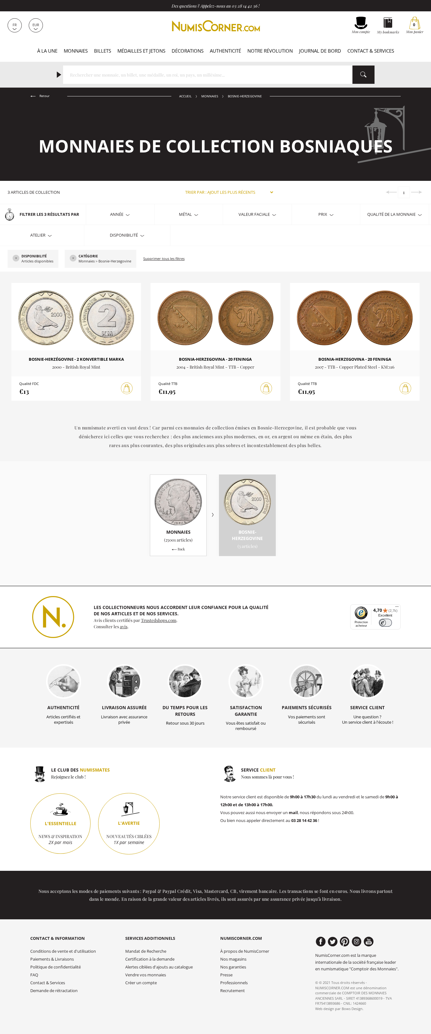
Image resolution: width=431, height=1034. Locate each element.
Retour (44, 96)
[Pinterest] (344, 942)
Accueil (185, 96)
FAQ (34, 975)
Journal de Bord (320, 51)
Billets (102, 51)
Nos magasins (233, 959)
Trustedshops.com (158, 620)
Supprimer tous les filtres (164, 258)
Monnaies (76, 51)
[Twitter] (332, 942)
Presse (226, 975)
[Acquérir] (127, 388)
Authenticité (225, 51)
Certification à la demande (149, 959)
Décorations (188, 51)
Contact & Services (370, 51)
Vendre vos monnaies (145, 975)
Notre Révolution (270, 51)
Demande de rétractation (54, 990)
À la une (47, 51)
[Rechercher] (363, 75)
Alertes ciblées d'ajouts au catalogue (159, 967)
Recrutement (232, 990)
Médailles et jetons (141, 51)
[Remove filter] (16, 259)
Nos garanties (233, 967)
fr (15, 24)
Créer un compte (141, 982)
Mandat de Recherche (145, 951)
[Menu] (397, 608)
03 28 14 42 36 (244, 6)
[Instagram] (356, 942)
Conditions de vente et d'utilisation (63, 951)
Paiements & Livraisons (52, 959)
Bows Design (352, 1008)
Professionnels (234, 982)
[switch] (385, 623)
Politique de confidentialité (55, 967)
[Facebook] (320, 942)
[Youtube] (368, 942)
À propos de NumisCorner (244, 951)
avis (123, 626)
